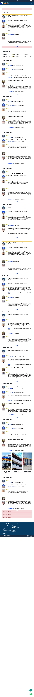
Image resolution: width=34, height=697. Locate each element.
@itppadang (14, 691)
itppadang (14, 688)
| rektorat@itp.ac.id (26, 0)
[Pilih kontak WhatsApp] (31, 694)
